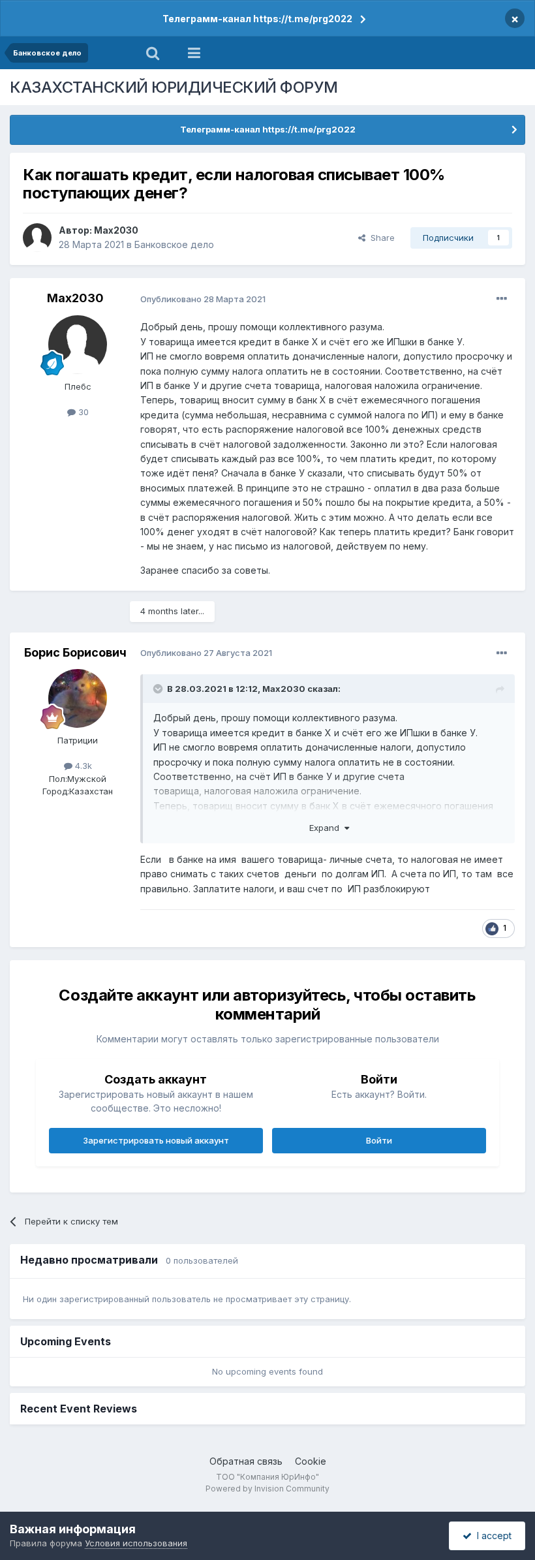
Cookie (310, 1461)
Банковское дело (174, 244)
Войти (379, 1140)
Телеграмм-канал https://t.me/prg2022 (257, 18)
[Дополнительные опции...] (502, 299)
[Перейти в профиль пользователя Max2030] (37, 237)
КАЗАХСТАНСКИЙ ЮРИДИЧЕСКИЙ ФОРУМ (174, 87)
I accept (492, 1535)
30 (82, 412)
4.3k (82, 765)
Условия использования (136, 1543)
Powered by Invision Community (267, 1488)
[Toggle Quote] (159, 688)
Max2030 (116, 230)
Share (380, 237)
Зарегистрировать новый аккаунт (156, 1140)
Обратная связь (246, 1461)
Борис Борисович (75, 652)
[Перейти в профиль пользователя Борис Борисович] (77, 698)
